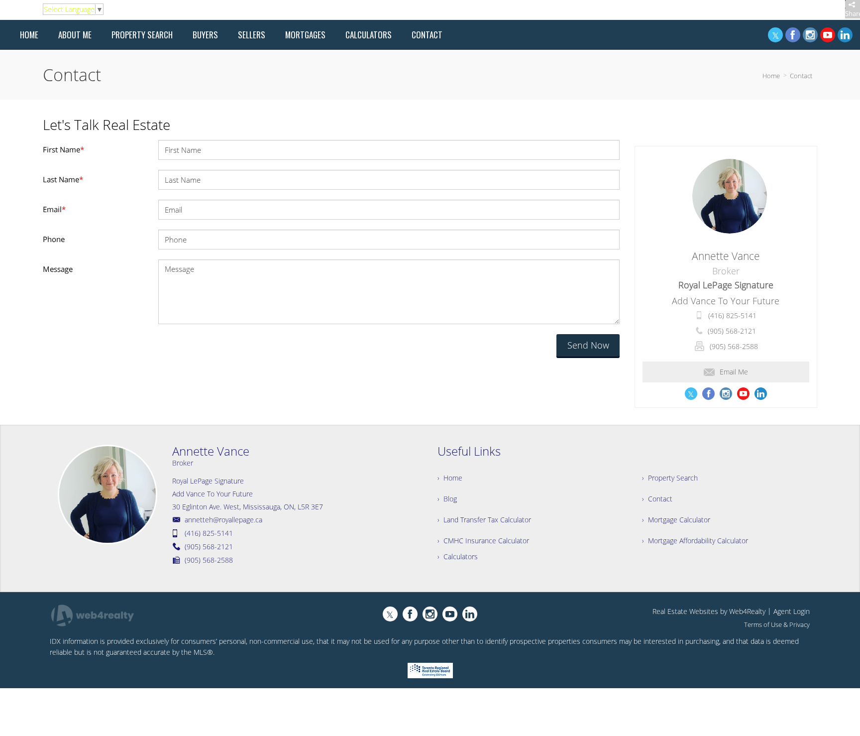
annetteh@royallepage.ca (223, 519)
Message (58, 269)
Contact (801, 75)
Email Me (734, 371)
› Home (449, 478)
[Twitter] (775, 34)
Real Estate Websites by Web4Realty (708, 611)
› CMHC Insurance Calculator (483, 540)
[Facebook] (792, 34)
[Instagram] (810, 34)
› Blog (447, 498)
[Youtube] (827, 34)
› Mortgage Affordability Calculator (695, 540)
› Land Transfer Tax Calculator (484, 519)
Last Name (63, 179)
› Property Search (670, 478)
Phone (54, 239)
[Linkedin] (845, 34)
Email (54, 209)
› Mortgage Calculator (676, 519)
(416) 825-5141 (732, 315)
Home (771, 75)
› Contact (657, 498)
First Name (63, 149)
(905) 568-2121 (732, 331)
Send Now (588, 345)
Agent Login (791, 611)
